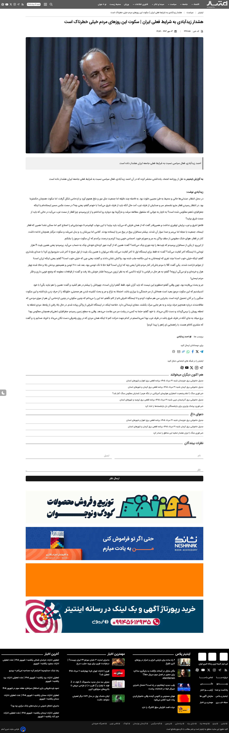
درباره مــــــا (222, 677)
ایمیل (106, 455)
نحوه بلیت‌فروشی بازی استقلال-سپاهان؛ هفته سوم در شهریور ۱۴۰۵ (31, 688)
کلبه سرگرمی (155, 723)
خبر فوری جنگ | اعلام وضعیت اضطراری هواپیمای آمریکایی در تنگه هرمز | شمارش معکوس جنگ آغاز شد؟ (157, 393)
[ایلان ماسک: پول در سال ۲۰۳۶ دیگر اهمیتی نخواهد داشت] (118, 698)
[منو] (45, 4)
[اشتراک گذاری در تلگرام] (201, 352)
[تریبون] (114, 616)
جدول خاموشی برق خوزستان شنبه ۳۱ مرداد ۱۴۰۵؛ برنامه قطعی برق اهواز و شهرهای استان (164, 381)
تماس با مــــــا (206, 677)
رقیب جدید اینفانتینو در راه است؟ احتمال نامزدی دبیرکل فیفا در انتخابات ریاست (154, 687)
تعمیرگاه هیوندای (98, 723)
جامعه (185, 4)
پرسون (167, 723)
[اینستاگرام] (14, 4)
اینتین (223, 723)
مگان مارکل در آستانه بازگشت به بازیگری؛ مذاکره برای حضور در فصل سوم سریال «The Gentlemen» (154, 674)
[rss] (22, 4)
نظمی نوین (114, 723)
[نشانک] (114, 543)
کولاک (125, 723)
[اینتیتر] (217, 4)
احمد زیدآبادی (183, 337)
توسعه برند (204, 723)
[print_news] (173, 352)
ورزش (126, 4)
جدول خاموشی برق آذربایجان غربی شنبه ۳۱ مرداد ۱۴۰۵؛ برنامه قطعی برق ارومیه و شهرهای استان (161, 400)
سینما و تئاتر (159, 4)
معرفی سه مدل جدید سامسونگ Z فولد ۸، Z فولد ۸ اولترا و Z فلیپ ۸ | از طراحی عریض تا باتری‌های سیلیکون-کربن (90, 685)
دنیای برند (191, 723)
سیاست (173, 4)
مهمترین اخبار (116, 654)
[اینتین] (114, 579)
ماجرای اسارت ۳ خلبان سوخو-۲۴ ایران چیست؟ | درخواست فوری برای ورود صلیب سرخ (88, 661)
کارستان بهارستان (139, 723)
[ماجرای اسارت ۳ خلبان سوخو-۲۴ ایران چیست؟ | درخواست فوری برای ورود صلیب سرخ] (118, 662)
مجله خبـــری (222, 702)
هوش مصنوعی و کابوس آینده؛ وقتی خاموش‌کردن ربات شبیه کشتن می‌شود (154, 698)
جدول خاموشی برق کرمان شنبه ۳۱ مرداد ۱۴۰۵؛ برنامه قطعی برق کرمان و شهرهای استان (165, 387)
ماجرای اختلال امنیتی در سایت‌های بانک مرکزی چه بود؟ (35, 706)
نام (199, 455)
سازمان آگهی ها (206, 696)
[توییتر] (11, 4)
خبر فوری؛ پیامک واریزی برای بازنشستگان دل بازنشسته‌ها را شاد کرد (174, 406)
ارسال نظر (114, 478)
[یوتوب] (6, 4)
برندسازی (178, 723)
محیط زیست (115, 4)
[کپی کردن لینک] (183, 352)
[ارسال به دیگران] (178, 353)
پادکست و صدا (221, 690)
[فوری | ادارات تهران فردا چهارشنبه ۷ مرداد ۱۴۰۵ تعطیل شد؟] (118, 673)
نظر (199, 470)
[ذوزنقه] (114, 507)
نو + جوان (102, 4)
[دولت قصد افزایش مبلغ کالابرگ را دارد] (184, 709)
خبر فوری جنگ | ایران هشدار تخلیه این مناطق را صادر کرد (178, 433)
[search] (51, 4)
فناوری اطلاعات (142, 4)
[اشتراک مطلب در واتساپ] (188, 353)
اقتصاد (196, 4)
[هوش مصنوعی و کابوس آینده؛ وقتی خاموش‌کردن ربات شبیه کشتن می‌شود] (184, 698)
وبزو (214, 723)
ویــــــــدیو (222, 684)
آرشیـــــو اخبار (206, 690)
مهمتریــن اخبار (206, 702)
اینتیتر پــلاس (222, 696)
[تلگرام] (18, 4)
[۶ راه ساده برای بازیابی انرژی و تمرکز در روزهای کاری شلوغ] (184, 662)
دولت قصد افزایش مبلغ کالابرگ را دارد (158, 707)
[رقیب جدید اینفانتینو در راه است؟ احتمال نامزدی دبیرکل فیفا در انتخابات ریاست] (184, 687)
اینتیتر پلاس (182, 654)
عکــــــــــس (206, 684)
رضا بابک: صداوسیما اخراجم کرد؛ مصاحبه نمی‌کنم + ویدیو (34, 671)
